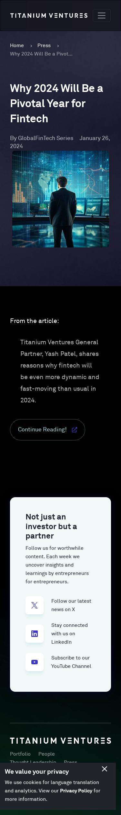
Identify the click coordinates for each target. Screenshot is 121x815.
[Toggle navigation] (102, 15)
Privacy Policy (76, 790)
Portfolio (20, 754)
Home (17, 45)
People (46, 754)
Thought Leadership (33, 762)
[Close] (104, 769)
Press (44, 45)
